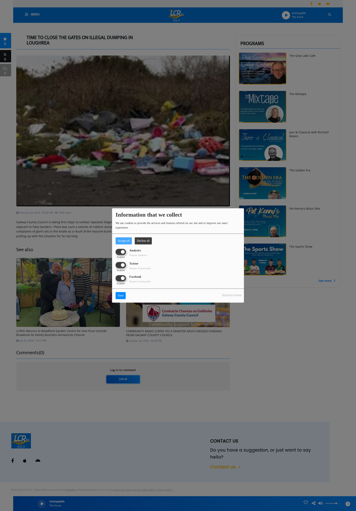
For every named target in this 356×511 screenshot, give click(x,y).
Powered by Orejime (232, 295)
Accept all (124, 240)
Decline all (143, 240)
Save (120, 295)
